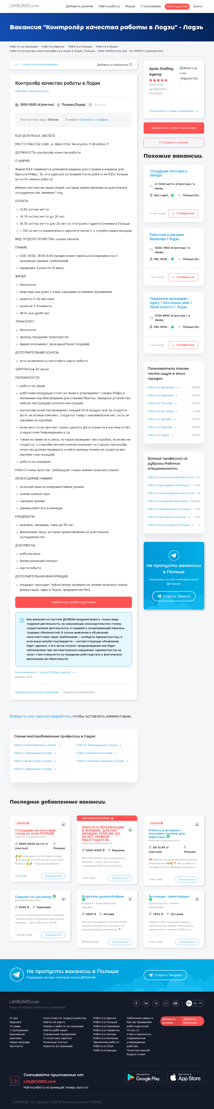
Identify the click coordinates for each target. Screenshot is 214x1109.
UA (195, 1003)
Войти (198, 6)
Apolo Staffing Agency (161, 71)
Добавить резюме (79, 6)
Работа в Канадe (104, 1050)
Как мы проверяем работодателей (139, 1024)
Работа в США (103, 1046)
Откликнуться (185, 213)
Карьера (15, 1022)
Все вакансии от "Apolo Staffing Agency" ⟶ (45, 672)
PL (201, 1003)
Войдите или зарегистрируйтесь (40, 716)
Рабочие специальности (32, 91)
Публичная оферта (140, 1018)
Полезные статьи (55, 1042)
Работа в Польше (105, 1022)
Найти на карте (54, 1022)
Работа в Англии (104, 1034)
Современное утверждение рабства (136, 1042)
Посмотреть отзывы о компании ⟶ (174, 111)
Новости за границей (58, 1046)
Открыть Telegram (177, 596)
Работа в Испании (105, 1038)
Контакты (16, 1046)
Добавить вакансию (190, 1021)
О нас (14, 1018)
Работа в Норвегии (106, 1030)
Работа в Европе (104, 1018)
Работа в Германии (106, 1026)
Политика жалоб (138, 1050)
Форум (130, 6)
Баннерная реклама (17, 1036)
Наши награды (20, 1042)
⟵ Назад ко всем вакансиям (36, 64)
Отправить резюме (174, 142)
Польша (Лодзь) (73, 104)
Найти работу (109, 6)
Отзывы (15, 1026)
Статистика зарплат (57, 1038)
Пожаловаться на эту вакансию (37, 692)
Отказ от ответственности (139, 1032)
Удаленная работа (106, 1042)
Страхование (151, 6)
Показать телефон (94, 119)
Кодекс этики (136, 1054)
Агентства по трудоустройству (64, 1018)
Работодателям (177, 6)
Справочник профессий (59, 1034)
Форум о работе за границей (63, 1026)
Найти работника (55, 1030)
